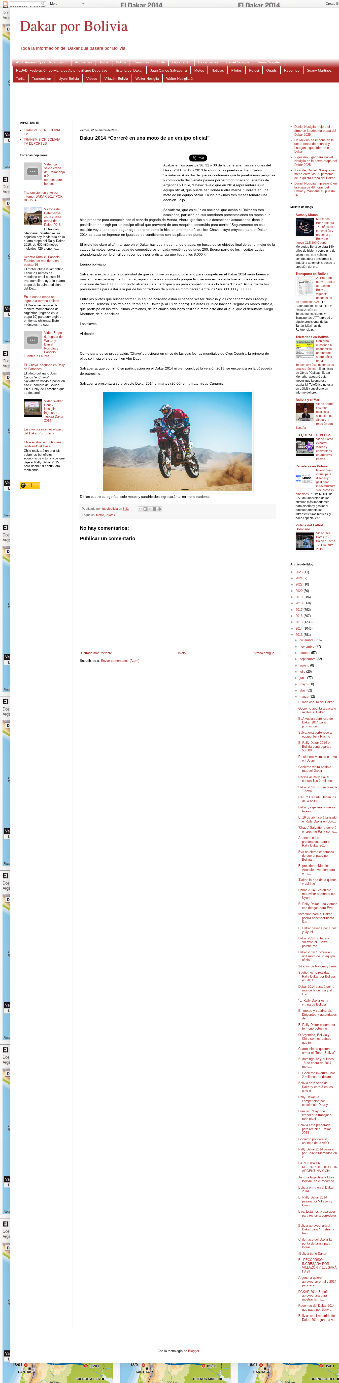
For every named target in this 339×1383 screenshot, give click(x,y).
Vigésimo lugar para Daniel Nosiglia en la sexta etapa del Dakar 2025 (315, 161)
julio (303, 671)
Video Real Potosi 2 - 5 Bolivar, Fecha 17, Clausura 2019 (325, 541)
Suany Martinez (319, 70)
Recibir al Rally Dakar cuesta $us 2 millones (316, 779)
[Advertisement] (178, 101)
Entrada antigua (263, 653)
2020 (300, 591)
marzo (304, 696)
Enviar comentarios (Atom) (120, 661)
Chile (161, 62)
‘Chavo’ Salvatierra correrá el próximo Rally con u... (317, 829)
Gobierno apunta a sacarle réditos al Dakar (317, 710)
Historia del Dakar (129, 70)
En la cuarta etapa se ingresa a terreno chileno (41, 299)
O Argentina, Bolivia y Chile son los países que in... (314, 1038)
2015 (300, 622)
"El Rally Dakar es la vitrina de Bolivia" (313, 1002)
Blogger (193, 1351)
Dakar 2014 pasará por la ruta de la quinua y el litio (316, 990)
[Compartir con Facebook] (154, 508)
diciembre (307, 640)
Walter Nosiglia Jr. (180, 78)
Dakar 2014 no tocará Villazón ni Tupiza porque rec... (313, 942)
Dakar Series (208, 62)
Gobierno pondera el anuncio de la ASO (313, 1141)
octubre (305, 653)
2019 (300, 597)
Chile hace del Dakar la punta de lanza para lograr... (315, 1243)
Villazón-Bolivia (116, 78)
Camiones (141, 62)
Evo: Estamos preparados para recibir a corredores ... (317, 1215)
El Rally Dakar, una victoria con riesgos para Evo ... (317, 906)
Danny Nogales (269, 62)
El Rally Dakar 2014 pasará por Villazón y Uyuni (315, 1201)
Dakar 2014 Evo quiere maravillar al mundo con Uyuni (317, 894)
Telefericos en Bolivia (312, 337)
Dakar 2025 (181, 62)
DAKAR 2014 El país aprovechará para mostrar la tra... (313, 1295)
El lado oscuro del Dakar (316, 702)
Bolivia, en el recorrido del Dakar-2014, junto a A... (317, 1318)
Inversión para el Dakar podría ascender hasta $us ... (316, 918)
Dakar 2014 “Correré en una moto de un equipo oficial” (316, 956)
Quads (271, 70)
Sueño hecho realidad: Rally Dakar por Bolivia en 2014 (316, 976)
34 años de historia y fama (317, 966)
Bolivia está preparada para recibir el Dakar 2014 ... (314, 1129)
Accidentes (83, 62)
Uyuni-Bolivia (69, 78)
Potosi (254, 70)
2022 (300, 584)
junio (303, 678)
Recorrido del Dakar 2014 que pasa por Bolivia (316, 1307)
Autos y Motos (307, 215)
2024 (300, 578)
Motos (199, 70)
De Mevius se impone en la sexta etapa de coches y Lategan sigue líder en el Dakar (314, 146)
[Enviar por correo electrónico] (140, 508)
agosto (305, 665)
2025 (300, 572)
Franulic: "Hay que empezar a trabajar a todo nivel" (315, 1115)
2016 (300, 616)
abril (303, 690)
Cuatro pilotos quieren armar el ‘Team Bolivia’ (316, 1051)
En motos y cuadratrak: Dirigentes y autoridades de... (317, 1014)
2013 (300, 635)
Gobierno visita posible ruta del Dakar (314, 769)
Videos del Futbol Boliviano (309, 527)
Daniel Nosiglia (237, 62)
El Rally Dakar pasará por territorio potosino (316, 1027)
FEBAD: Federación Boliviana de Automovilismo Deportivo (61, 70)
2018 (300, 603)
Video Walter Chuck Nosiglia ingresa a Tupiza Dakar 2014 (53, 410)
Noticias (217, 70)
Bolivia (121, 62)
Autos (104, 62)
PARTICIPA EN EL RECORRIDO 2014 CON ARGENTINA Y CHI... (317, 1167)
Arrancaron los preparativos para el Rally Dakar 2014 (314, 841)
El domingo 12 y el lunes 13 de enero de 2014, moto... (316, 1062)
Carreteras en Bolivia (312, 466)
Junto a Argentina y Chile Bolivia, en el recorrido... (317, 1179)
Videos (91, 78)
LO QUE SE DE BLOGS (313, 435)
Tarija (20, 78)
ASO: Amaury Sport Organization (42, 62)
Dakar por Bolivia (74, 25)
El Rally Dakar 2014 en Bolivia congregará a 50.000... (314, 746)
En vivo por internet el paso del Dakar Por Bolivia (43, 431)
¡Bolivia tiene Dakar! (312, 1253)
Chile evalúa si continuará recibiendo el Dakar (42, 444)
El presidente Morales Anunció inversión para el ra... (316, 869)
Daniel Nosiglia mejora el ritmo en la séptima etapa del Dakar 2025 (315, 130)
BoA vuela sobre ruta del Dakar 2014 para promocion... (316, 722)
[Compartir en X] (149, 508)
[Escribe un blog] (145, 508)
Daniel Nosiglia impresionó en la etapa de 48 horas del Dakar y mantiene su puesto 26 (315, 189)
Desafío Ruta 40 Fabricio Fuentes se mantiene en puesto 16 (42, 260)
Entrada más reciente (96, 653)
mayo (304, 684)
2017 (300, 610)
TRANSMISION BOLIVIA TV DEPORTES (42, 141)
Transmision (41, 78)
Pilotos (236, 70)
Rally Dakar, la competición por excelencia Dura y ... (315, 1101)
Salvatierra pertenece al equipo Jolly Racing (315, 734)
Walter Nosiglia (147, 78)
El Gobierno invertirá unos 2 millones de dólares (317, 1075)
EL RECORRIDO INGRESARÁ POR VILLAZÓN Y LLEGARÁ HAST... (317, 1265)
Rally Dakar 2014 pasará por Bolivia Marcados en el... (317, 1153)
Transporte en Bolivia (312, 274)
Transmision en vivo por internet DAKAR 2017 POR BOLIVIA (43, 196)
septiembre (308, 659)
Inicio (182, 653)
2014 (300, 628)
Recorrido (292, 70)
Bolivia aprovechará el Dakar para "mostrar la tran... (316, 1229)
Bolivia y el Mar (307, 400)
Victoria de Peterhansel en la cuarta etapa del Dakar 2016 (52, 216)
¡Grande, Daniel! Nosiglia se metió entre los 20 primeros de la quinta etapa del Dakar (314, 174)
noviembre (307, 646)
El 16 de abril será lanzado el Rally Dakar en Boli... (317, 819)
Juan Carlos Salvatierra (168, 70)
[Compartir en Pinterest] (159, 508)
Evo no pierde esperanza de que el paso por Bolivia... (316, 855)
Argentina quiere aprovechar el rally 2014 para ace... (317, 1281)
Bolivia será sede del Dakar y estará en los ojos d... (315, 1086)
